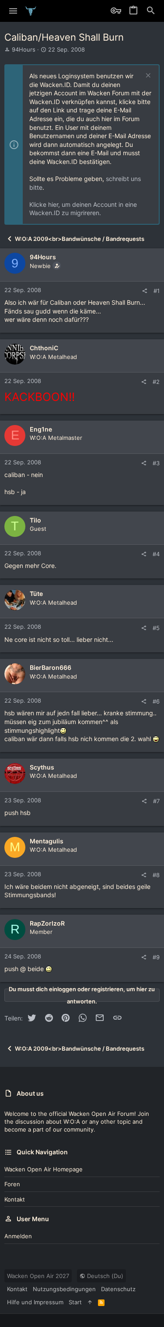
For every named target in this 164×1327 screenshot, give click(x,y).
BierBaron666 (50, 667)
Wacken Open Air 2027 (38, 1275)
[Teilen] (144, 291)
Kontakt (14, 1199)
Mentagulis (46, 841)
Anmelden (18, 1236)
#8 (156, 874)
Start (75, 1302)
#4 (156, 553)
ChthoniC (44, 348)
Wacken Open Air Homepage (43, 1169)
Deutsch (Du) (104, 1275)
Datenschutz (118, 1288)
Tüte (36, 593)
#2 (156, 381)
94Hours (23, 49)
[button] (13, 11)
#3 (156, 463)
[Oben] (89, 1302)
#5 (156, 627)
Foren (12, 1184)
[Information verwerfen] (147, 76)
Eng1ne (41, 429)
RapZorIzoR (47, 923)
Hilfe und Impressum (35, 1302)
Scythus (42, 767)
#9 (156, 957)
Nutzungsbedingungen (64, 1288)
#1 (157, 290)
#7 (156, 801)
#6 (156, 701)
